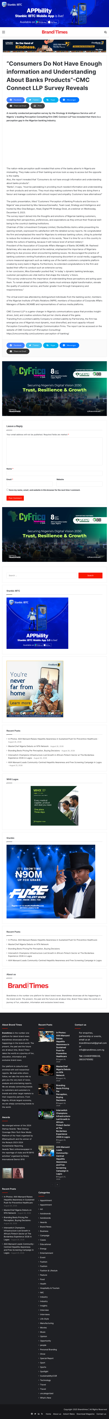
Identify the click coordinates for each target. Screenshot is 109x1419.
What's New (45, 1398)
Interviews (45, 1314)
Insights (43, 1306)
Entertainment (46, 1253)
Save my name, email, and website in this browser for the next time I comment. (44, 490)
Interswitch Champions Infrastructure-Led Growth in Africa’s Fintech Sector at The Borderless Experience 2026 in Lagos (18, 1234)
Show (42, 1354)
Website (60, 479)
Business (44, 1231)
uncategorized (46, 1393)
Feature (43, 1275)
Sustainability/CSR (48, 1376)
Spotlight (44, 1371)
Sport (42, 1363)
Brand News (45, 1227)
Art (41, 1209)
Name (10, 469)
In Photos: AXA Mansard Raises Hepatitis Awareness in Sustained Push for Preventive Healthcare (52, 739)
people (43, 1345)
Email (10, 479)
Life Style (44, 1319)
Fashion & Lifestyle (48, 1270)
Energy (43, 1249)
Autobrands (45, 1213)
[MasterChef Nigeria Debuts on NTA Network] (46, 1070)
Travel (43, 1384)
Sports (43, 1367)
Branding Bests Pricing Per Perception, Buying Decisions (34, 750)
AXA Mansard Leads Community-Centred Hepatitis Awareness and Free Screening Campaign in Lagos (55, 762)
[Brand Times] (54, 32)
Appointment (46, 1200)
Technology (45, 1380)
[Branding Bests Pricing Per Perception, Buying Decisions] (46, 1089)
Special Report (47, 1358)
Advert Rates (69, 1414)
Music (43, 1332)
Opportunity (45, 1341)
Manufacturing (47, 1323)
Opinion (43, 1336)
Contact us (101, 1414)
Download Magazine (86, 1414)
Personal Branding (48, 1349)
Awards (43, 1222)
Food (42, 1279)
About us (57, 1414)
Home (48, 1414)
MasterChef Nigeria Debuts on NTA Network (28, 746)
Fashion (43, 1262)
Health (43, 1284)
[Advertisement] (54, 146)
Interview (44, 1310)
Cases (43, 1240)
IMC (42, 1292)
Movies (43, 1327)
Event (42, 1257)
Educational (45, 1244)
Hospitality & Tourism (49, 1288)
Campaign (44, 1235)
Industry (44, 1297)
